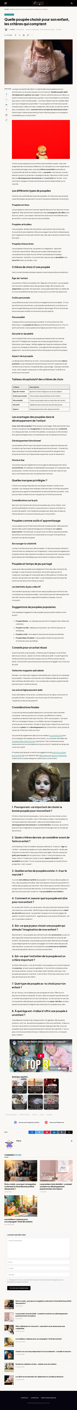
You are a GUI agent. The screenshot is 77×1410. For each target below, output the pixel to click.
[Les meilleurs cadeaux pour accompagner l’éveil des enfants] (20, 1206)
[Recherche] (71, 3)
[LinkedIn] (6, 105)
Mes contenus (9, 14)
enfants (34, 1114)
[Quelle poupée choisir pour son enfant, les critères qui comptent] (38, 61)
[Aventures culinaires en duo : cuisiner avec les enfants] (9, 1367)
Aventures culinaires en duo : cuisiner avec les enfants (36, 1364)
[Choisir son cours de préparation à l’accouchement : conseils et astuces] (9, 1355)
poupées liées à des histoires (23, 741)
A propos (35, 1398)
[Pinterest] (6, 110)
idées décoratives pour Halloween (53, 755)
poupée (49, 1114)
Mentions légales (48, 1398)
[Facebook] (6, 94)
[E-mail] (6, 115)
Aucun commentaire (33, 29)
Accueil (6, 9)
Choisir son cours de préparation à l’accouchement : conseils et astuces (43, 1351)
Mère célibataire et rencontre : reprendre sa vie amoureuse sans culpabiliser (40, 1327)
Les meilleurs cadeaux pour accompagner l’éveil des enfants (18, 1220)
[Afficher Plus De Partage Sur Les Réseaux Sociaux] (32, 35)
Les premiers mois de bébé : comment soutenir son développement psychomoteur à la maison (56, 1186)
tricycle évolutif (55, 735)
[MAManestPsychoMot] (38, 3)
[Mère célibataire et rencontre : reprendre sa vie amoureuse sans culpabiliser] (9, 1329)
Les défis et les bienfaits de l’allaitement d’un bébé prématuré (39, 1377)
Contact (24, 1398)
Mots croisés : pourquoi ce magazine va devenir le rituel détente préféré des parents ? (20, 1186)
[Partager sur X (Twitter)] (19, 35)
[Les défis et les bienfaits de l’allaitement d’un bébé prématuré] (9, 1380)
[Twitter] (6, 99)
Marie (13, 29)
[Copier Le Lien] (28, 35)
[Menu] (5, 3)
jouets (42, 1114)
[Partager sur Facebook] (15, 35)
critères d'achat (24, 1114)
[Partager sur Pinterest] (24, 35)
